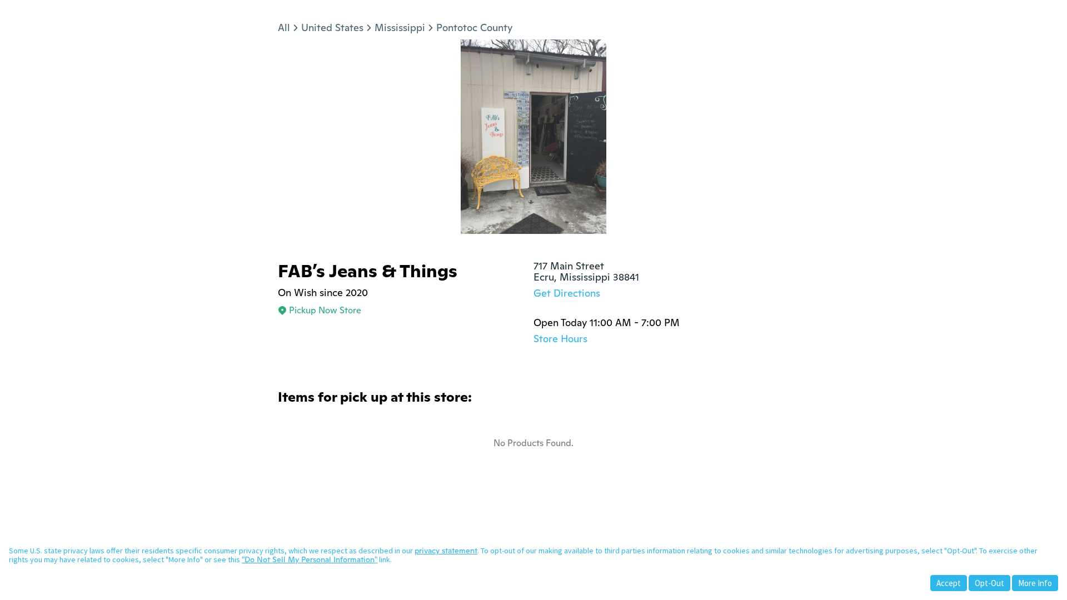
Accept (948, 583)
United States (332, 27)
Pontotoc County (474, 27)
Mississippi (400, 27)
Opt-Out (989, 583)
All (284, 27)
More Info (1035, 583)
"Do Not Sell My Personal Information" (309, 559)
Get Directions (567, 293)
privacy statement (446, 551)
